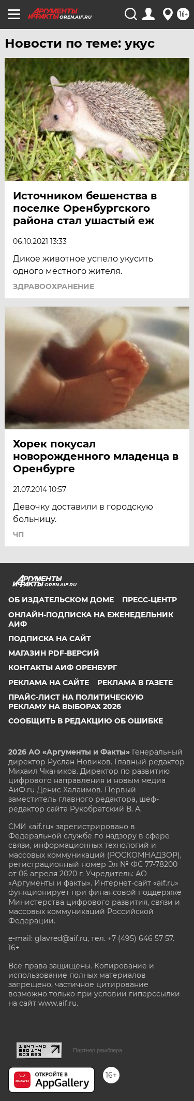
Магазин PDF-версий (53, 653)
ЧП (18, 534)
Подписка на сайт (49, 638)
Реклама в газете (135, 682)
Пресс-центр (149, 599)
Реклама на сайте (48, 682)
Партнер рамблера (97, 1050)
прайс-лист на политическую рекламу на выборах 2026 (76, 701)
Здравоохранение (53, 286)
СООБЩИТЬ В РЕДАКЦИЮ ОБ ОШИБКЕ (85, 721)
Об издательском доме (61, 599)
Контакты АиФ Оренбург (62, 667)
